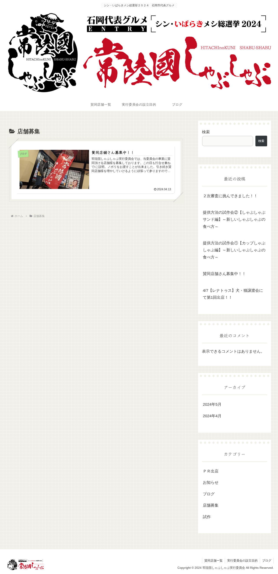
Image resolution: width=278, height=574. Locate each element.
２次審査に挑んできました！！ (230, 196)
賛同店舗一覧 (213, 560)
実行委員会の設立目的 (242, 560)
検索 (206, 132)
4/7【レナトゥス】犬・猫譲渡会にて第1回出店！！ (233, 294)
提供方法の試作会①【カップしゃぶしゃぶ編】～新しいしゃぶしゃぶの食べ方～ (234, 250)
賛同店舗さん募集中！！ (224, 274)
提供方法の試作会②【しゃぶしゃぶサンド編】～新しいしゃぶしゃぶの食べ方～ (234, 219)
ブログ (266, 560)
